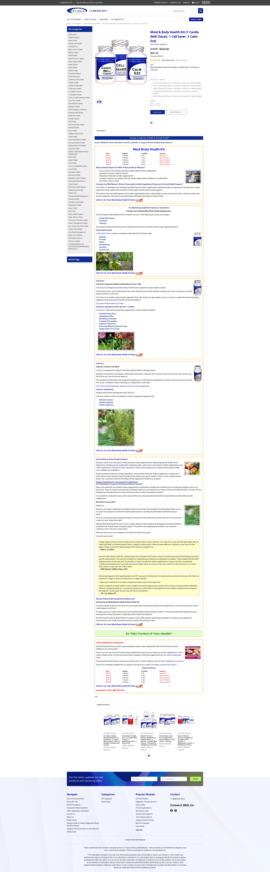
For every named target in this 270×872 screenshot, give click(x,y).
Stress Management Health (92, 23)
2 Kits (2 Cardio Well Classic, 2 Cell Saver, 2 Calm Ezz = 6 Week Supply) (177, 86)
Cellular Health (73, 82)
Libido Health (72, 160)
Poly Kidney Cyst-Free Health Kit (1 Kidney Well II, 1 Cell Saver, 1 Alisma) (167, 738)
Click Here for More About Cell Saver (110, 303)
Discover (104, 19)
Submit (195, 779)
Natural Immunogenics (144, 814)
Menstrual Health (74, 175)
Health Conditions (73, 805)
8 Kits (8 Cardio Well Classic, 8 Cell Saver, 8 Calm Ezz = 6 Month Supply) (177, 96)
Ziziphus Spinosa (106, 402)
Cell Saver (103, 221)
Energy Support (73, 119)
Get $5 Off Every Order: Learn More (89, 3)
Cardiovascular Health (76, 79)
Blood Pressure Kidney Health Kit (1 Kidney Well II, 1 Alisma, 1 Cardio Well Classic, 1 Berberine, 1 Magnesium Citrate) (149, 740)
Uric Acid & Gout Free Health (78, 226)
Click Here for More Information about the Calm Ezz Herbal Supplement (122, 386)
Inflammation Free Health (77, 146)
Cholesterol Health (74, 88)
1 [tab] (149, 755)
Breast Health (73, 70)
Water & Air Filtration (75, 235)
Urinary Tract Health (75, 229)
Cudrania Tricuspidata (108, 321)
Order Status (160, 3)
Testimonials (71, 832)
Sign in (186, 3)
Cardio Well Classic (107, 218)
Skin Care (71, 211)
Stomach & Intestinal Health (78, 220)
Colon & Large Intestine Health (78, 97)
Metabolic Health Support (77, 178)
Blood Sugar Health (75, 61)
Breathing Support (74, 73)
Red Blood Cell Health (76, 202)
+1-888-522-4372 (98, 10)
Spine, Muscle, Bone (75, 217)
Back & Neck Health (75, 49)
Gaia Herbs (140, 826)
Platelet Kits (72, 193)
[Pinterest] (175, 811)
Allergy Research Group (145, 820)
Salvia (101, 242)
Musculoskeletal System (76, 181)
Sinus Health (72, 208)
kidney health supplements (146, 468)
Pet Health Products (75, 238)
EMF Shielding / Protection (77, 109)
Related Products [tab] (103, 705)
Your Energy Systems (144, 817)
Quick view (111, 718)
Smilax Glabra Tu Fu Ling (109, 329)
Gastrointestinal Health (76, 125)
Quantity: (153, 101)
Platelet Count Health (75, 190)
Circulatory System (75, 91)
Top (96, 696)
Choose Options (112, 722)
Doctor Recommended (75, 799)
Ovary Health (73, 184)
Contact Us (175, 3)
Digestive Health (74, 107)
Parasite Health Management (78, 196)
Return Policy (72, 820)
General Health (73, 127)
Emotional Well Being (75, 113)
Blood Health (72, 55)
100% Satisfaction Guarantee (172, 661)
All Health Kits (73, 46)
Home (68, 23)
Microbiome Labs (142, 811)
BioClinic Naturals (142, 823)
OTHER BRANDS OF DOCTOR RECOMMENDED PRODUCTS (78, 246)
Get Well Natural (142, 799)
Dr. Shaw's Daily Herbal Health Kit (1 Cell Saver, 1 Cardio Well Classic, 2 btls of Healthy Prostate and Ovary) (112, 740)
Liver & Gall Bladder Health (77, 166)
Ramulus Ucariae (106, 400)
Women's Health (74, 241)
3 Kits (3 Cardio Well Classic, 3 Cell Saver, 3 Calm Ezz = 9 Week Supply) (177, 88)
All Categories (74, 19)
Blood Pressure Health (76, 58)
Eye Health (72, 121)
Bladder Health (73, 52)
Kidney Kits (72, 157)
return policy (171, 665)
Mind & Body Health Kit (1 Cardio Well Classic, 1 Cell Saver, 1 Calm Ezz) (125, 23)
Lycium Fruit (104, 250)
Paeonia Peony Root (107, 314)
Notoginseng (104, 244)
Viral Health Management (77, 232)
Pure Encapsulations (143, 808)
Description (101, 131)
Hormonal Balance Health (77, 140)
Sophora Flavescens (107, 324)
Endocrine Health (74, 115)
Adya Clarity (72, 40)
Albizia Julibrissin (106, 405)
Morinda (102, 237)
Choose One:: (157, 79)
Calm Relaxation (74, 76)
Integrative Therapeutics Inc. (146, 802)
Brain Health (72, 67)
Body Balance (73, 64)
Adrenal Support (74, 37)
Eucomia (102, 247)
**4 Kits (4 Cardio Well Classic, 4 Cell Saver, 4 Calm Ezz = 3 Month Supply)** (175, 92)
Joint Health (72, 163)
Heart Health (72, 137)
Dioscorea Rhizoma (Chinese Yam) (113, 326)
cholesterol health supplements (123, 468)
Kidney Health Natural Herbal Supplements (78, 153)
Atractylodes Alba (106, 316)
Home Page (73, 259)
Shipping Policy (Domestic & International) (83, 829)
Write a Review (181, 60)
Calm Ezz (103, 223)
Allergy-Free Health (75, 43)
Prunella (102, 239)
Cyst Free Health (74, 101)
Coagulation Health (74, 94)
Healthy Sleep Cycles (75, 133)
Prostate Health (73, 199)
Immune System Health (76, 143)
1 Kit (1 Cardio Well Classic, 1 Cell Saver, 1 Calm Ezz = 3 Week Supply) (177, 83)
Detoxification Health (75, 103)
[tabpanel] (111, 730)
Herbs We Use (72, 802)
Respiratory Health (74, 205)
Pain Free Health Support (77, 187)
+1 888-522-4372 (177, 799)
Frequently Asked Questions (77, 808)
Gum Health (72, 131)
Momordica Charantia (107, 319)
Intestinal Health (73, 149)
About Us (70, 817)
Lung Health (72, 169)
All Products (117, 19)
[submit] (200, 10)
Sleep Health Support (75, 214)
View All (139, 830)
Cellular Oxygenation (75, 85)
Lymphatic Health (74, 172)
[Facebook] (171, 811)
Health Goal (90, 19)
